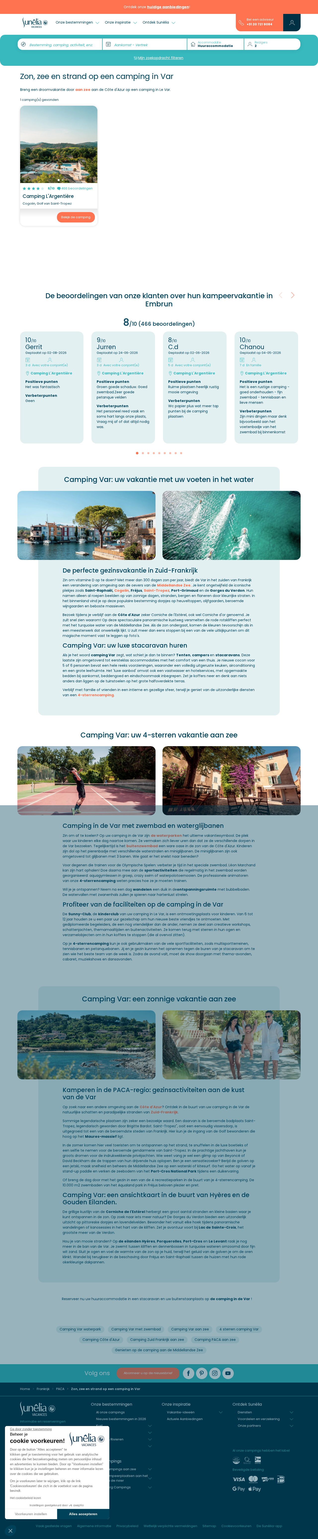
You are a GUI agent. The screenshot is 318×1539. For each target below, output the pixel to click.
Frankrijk (43, 1389)
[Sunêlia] (35, 22)
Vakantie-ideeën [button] (181, 1412)
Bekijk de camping (75, 217)
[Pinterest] (201, 1373)
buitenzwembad (142, 845)
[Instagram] (215, 1373)
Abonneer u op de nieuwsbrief (148, 1373)
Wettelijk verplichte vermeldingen (170, 1526)
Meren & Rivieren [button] (109, 1439)
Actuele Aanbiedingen (185, 1419)
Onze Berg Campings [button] (113, 1487)
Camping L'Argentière (48, 196)
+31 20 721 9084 (259, 24)
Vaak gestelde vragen (54, 1526)
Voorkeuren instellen (31, 1514)
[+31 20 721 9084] (241, 22)
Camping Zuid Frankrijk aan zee (157, 1339)
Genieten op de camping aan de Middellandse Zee (159, 1350)
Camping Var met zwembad (136, 1329)
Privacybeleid (127, 1526)
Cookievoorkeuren (236, 1526)
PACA (60, 1389)
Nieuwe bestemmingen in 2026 (121, 1419)
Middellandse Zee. (174, 585)
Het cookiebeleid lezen (25, 1498)
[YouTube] (228, 1373)
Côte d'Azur (151, 1106)
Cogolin (121, 590)
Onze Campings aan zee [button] (116, 1469)
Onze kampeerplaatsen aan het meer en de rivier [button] (122, 1478)
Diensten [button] (245, 1412)
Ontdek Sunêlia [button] (156, 22)
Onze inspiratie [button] (118, 22)
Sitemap (209, 1526)
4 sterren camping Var (239, 1329)
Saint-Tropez (156, 590)
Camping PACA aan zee (215, 1339)
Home (25, 1389)
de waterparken (166, 835)
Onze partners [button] (249, 1426)
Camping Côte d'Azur (101, 1339)
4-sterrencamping (96, 695)
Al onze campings (110, 1412)
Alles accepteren (83, 1514)
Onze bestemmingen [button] (75, 22)
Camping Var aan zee (190, 1329)
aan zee (82, 89)
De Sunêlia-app (269, 1526)
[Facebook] (188, 1373)
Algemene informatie (94, 1526)
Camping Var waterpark (80, 1329)
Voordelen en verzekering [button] (259, 1419)
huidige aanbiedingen (168, 6)
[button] (10, 1531)
